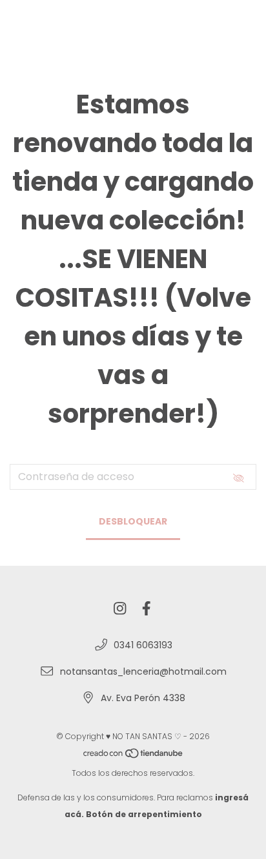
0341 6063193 (143, 645)
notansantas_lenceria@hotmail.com (143, 671)
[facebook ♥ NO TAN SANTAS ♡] (146, 609)
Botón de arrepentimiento (144, 814)
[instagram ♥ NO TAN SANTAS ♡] (120, 609)
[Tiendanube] (133, 756)
